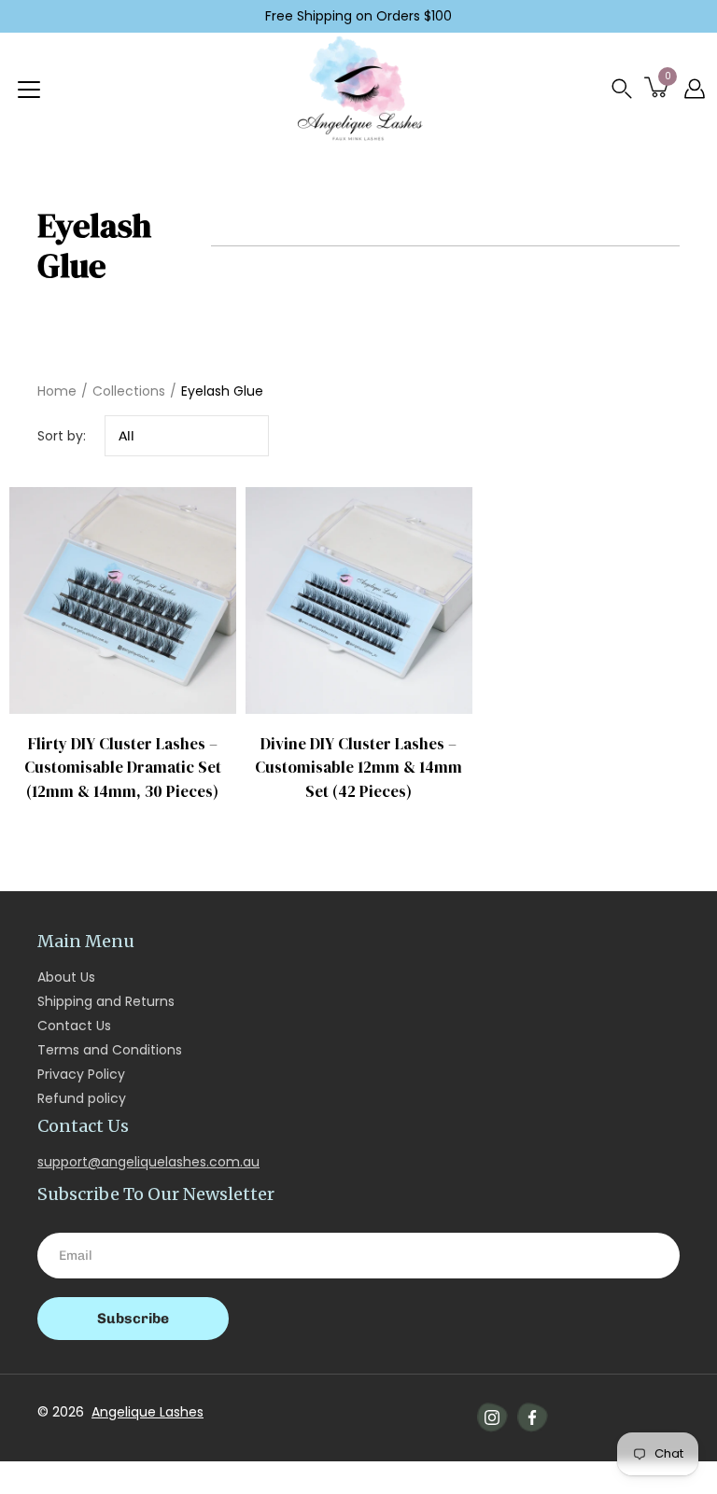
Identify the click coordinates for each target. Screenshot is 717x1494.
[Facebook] (532, 1417)
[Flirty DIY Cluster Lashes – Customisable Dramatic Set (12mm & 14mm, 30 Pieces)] (122, 600)
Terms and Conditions (109, 1049)
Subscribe (133, 1318)
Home (57, 391)
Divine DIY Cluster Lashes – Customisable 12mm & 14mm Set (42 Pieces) (358, 768)
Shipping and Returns (106, 1001)
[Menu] (28, 89)
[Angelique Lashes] (358, 89)
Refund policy (81, 1098)
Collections (128, 391)
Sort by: (61, 435)
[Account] (695, 89)
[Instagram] (492, 1417)
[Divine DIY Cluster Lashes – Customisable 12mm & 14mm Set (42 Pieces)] (359, 600)
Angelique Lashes (147, 1412)
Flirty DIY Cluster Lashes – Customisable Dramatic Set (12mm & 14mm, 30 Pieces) (122, 768)
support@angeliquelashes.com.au (148, 1161)
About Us (66, 977)
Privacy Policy (81, 1074)
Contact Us (74, 1025)
